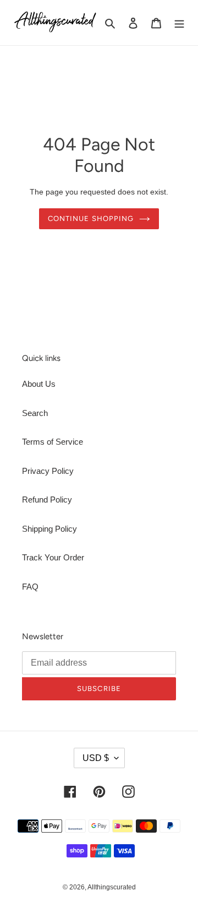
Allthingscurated (111, 887)
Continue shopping (91, 218)
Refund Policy (47, 499)
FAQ (30, 586)
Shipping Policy (49, 528)
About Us (39, 383)
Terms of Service (52, 441)
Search (35, 413)
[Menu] (179, 23)
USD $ (95, 758)
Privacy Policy (48, 471)
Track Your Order (53, 557)
